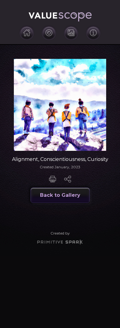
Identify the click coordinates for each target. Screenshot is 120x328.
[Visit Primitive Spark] (60, 242)
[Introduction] (26, 32)
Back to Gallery (60, 195)
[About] (93, 32)
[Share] (67, 179)
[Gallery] (71, 32)
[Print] (53, 179)
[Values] (48, 32)
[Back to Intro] (60, 17)
